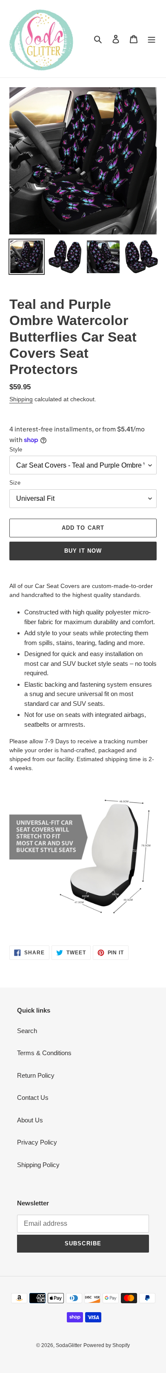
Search (27, 1030)
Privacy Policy (37, 1142)
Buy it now (83, 551)
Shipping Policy (38, 1164)
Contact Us (33, 1097)
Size (14, 483)
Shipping (21, 399)
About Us (30, 1120)
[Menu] (151, 39)
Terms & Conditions (44, 1052)
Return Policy (35, 1075)
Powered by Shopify (106, 1345)
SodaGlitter (69, 1345)
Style (15, 449)
